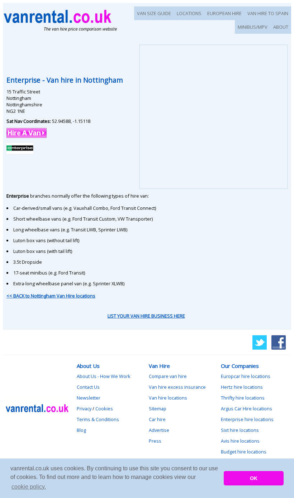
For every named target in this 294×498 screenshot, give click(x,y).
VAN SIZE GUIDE (154, 13)
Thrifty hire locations (243, 398)
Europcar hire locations (245, 376)
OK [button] (253, 478)
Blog (81, 430)
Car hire (157, 419)
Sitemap (157, 408)
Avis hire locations (240, 441)
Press (155, 441)
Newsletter (88, 398)
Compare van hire (168, 376)
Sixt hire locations (240, 430)
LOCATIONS (189, 13)
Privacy (84, 408)
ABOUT (280, 27)
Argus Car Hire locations (246, 408)
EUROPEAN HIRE (224, 13)
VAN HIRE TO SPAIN (267, 13)
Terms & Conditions (98, 419)
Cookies (104, 408)
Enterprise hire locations (247, 419)
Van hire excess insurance (177, 387)
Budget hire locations (243, 451)
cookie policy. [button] (28, 487)
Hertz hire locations (242, 387)
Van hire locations (168, 398)
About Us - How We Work (104, 376)
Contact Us (88, 387)
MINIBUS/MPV (252, 27)
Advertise (159, 430)
